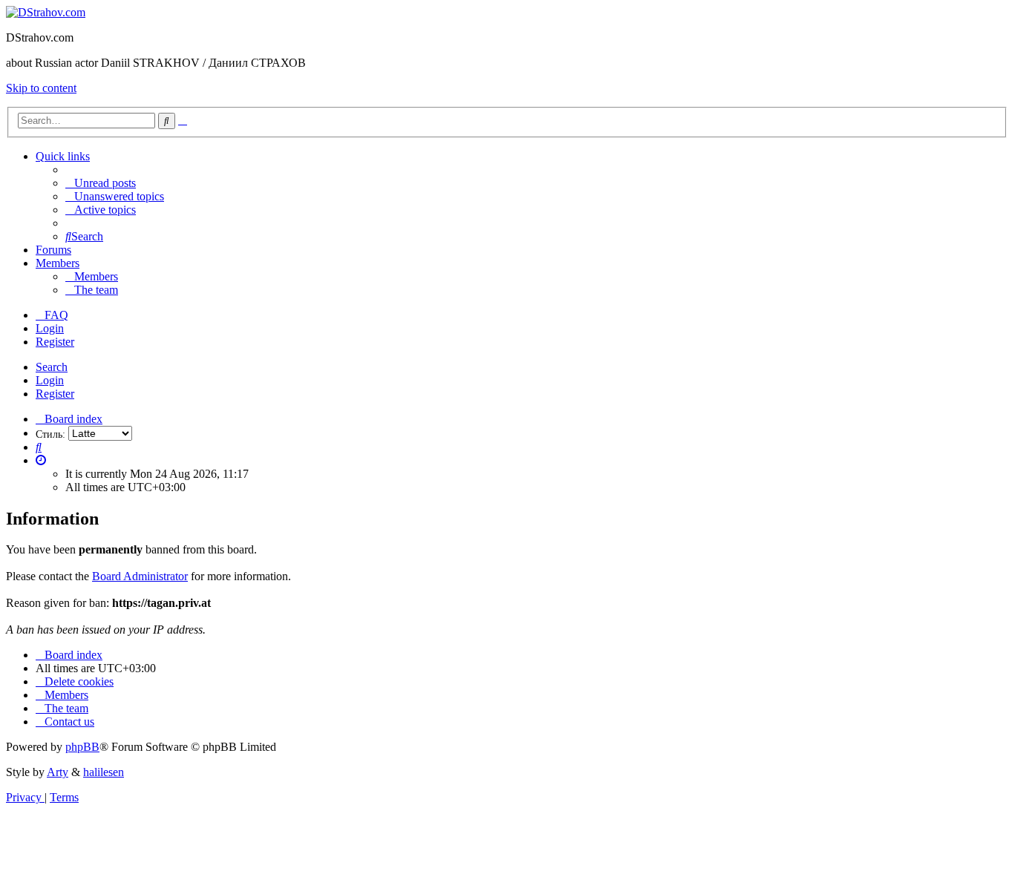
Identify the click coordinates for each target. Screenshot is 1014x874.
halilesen (103, 772)
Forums (53, 249)
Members (57, 263)
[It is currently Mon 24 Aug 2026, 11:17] (41, 460)
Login (50, 380)
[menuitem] (100, 183)
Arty (57, 772)
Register (55, 393)
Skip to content (41, 88)
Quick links (63, 156)
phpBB (82, 746)
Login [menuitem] (50, 328)
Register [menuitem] (55, 341)
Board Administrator (140, 576)
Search (52, 367)
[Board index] (45, 12)
